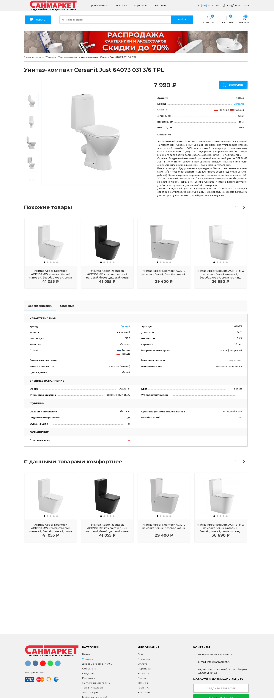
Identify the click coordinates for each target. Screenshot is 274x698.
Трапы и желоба (92, 687)
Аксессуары (90, 692)
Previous (31, 85)
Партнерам (140, 5)
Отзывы (143, 682)
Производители (99, 5)
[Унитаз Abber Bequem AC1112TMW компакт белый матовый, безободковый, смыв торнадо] (220, 242)
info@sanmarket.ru (218, 661)
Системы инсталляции (96, 682)
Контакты (160, 5)
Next (31, 180)
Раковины (88, 678)
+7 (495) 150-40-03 (208, 5)
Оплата (142, 663)
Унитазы (87, 659)
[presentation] (235, 207)
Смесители (89, 668)
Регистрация (241, 5)
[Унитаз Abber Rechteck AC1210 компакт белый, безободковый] (164, 242)
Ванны (86, 654)
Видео (142, 678)
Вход (230, 5)
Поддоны (88, 673)
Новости (143, 673)
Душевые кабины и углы (97, 663)
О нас (141, 654)
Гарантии (143, 687)
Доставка (121, 5)
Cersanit (239, 103)
